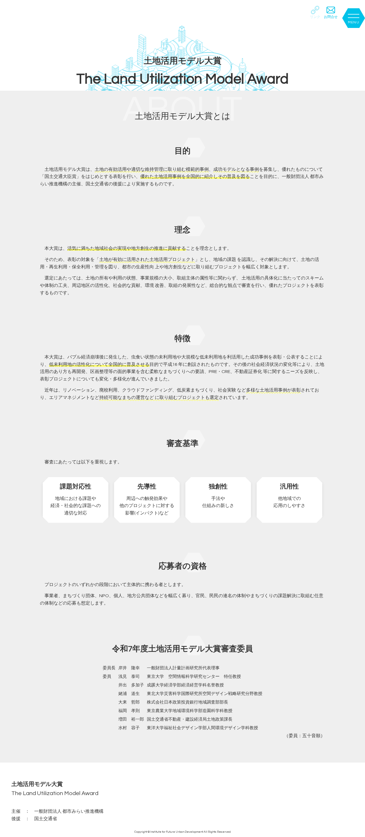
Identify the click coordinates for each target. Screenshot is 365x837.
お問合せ (331, 17)
